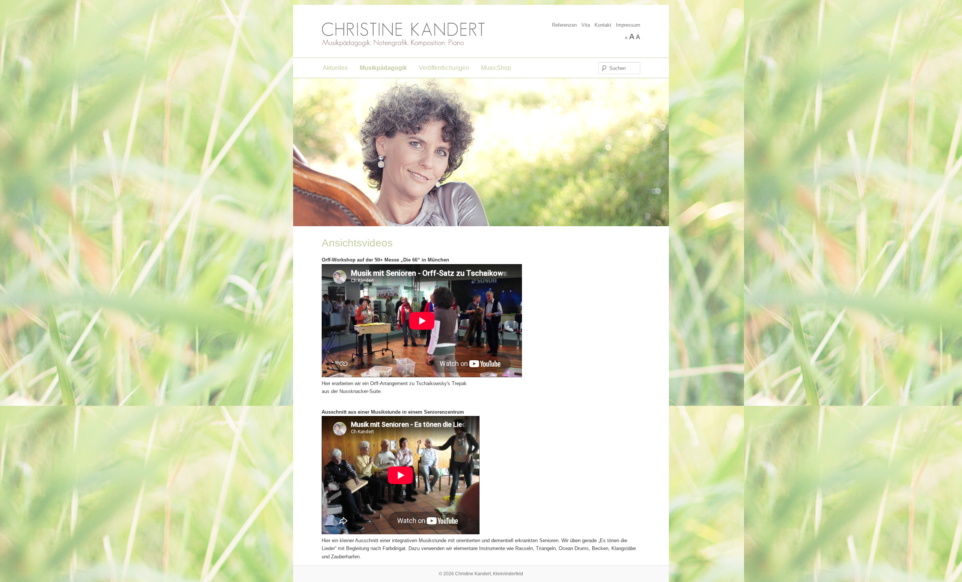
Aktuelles (335, 68)
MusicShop (496, 68)
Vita (585, 25)
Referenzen (564, 25)
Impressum (628, 25)
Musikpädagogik (383, 68)
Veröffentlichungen (444, 68)
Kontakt (602, 25)
